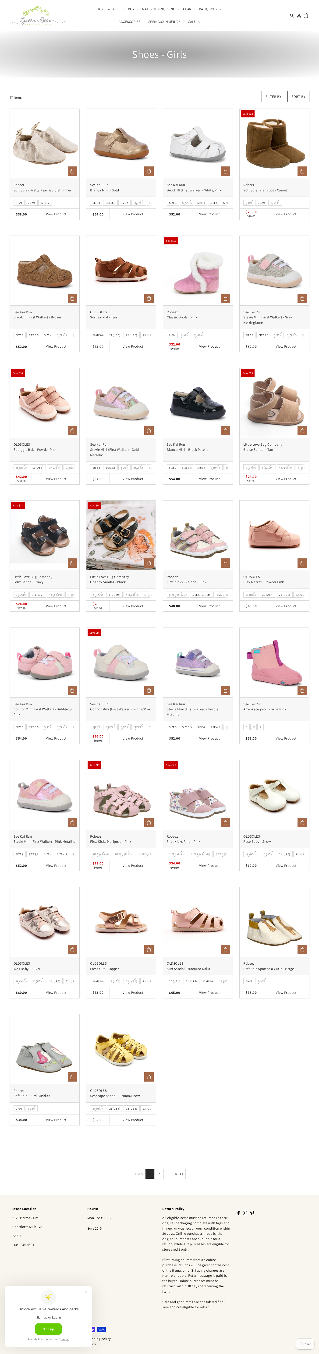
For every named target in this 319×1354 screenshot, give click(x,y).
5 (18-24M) (304, 467)
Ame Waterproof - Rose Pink (264, 709)
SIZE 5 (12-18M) (202, 594)
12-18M (45, 203)
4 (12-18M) (285, 467)
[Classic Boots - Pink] (198, 270)
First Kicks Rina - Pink (183, 841)
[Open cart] (305, 15)
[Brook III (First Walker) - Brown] (44, 270)
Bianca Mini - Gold (104, 190)
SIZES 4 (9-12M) (124, 854)
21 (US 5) (115, 335)
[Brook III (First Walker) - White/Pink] (198, 143)
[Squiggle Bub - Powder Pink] (44, 403)
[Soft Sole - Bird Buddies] (44, 1049)
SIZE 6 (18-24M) (226, 594)
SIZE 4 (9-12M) (178, 594)
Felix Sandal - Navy (29, 582)
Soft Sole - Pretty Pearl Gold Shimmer (42, 190)
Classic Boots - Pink (182, 317)
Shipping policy (98, 1338)
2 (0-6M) (251, 467)
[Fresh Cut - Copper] (121, 922)
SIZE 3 (96, 203)
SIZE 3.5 (110, 203)
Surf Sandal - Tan (103, 317)
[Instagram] (245, 1212)
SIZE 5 (214, 203)
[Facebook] (238, 1212)
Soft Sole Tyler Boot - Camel (265, 190)
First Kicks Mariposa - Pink (110, 841)
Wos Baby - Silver (27, 968)
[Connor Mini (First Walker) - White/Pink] (121, 662)
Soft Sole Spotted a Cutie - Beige (268, 968)
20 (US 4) (98, 335)
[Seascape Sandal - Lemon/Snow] (121, 1049)
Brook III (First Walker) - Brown (37, 317)
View (56, 214)
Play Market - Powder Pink (263, 582)
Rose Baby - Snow (257, 841)
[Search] (291, 15)
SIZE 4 (124, 203)
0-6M (19, 203)
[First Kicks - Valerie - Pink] (198, 535)
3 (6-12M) (268, 467)
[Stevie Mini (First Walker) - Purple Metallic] (198, 662)
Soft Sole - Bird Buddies (32, 1095)
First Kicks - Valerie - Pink (186, 582)
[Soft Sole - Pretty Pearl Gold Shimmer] (44, 143)
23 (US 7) (148, 335)
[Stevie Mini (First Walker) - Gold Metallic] (121, 403)
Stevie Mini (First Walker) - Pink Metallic (44, 841)
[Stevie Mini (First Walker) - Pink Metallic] (44, 795)
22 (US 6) (131, 335)
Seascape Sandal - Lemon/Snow (115, 1095)
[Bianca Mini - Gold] (121, 143)
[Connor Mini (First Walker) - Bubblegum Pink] (44, 662)
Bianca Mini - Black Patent (187, 449)
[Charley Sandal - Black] (121, 535)
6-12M (31, 203)
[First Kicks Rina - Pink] (198, 795)
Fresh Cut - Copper (104, 968)
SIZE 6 (227, 203)
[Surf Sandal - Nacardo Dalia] (198, 922)
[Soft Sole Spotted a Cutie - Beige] (274, 922)
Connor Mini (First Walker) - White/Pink (120, 709)
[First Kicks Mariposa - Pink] (121, 795)
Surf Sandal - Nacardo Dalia (188, 968)
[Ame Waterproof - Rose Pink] (274, 662)
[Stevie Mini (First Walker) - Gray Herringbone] (274, 270)
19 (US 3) (38, 467)
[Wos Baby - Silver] (44, 922)
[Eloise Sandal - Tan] (274, 403)
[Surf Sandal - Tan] (121, 270)
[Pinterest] (252, 1212)
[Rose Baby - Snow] (274, 795)
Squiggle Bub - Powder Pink (35, 449)
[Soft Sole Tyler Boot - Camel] (274, 143)
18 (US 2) (21, 467)
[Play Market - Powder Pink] (274, 535)
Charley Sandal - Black (108, 582)
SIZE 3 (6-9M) (100, 854)
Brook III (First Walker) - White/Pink (194, 190)
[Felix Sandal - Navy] (44, 535)
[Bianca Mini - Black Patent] (198, 403)
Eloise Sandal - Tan (258, 449)
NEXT (179, 1174)
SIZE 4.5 (139, 203)
